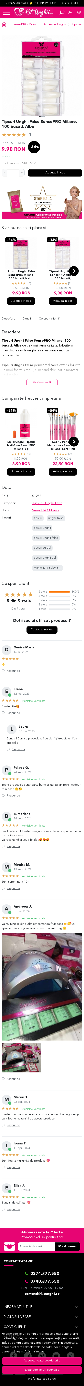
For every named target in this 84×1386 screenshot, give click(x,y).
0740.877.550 (44, 1282)
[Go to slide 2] (42, 116)
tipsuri (38, 518)
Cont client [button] (15, 1327)
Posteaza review (42, 629)
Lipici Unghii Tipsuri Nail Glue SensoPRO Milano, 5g (21, 445)
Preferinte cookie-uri (42, 1378)
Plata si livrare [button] (17, 1317)
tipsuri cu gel (42, 547)
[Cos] (78, 12)
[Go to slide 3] (44, 116)
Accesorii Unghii (55, 24)
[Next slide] (74, 271)
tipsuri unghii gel (45, 557)
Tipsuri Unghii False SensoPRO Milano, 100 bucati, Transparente (63, 275)
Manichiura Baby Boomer (50, 567)
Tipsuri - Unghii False (47, 503)
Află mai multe (34, 1351)
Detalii (27, 318)
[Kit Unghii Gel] (33, 12)
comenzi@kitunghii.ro (42, 1294)
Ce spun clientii (49, 318)
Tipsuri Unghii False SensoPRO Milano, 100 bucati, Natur (21, 275)
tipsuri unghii (42, 528)
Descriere (8, 318)
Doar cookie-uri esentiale (42, 1369)
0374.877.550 (44, 1274)
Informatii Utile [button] (18, 1307)
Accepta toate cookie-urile (42, 1360)
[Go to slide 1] (40, 116)
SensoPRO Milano (25, 24)
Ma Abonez (67, 1246)
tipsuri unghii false (46, 538)
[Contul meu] (70, 12)
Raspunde (13, 670)
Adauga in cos (55, 172)
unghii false (56, 518)
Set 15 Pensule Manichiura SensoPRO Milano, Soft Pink (62, 445)
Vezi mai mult (42, 382)
